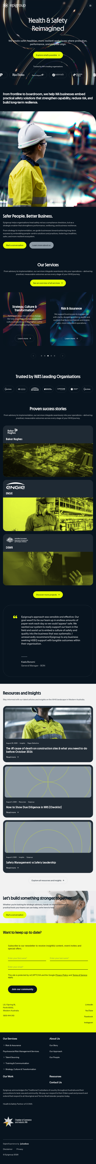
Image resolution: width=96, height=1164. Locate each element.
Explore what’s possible (46, 55)
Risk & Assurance (13, 1045)
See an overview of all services (46, 283)
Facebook (88, 1016)
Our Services (10, 1038)
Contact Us (56, 1082)
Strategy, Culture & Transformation (21, 1069)
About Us (55, 1038)
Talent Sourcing (12, 1057)
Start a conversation (14, 245)
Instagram (88, 1022)
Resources (55, 1076)
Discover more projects (46, 594)
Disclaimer (7, 1149)
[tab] (41, 355)
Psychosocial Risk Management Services (21, 1051)
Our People (55, 1057)
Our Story (54, 1045)
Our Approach (56, 1051)
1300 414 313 (8, 1015)
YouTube (89, 1010)
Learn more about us (41, 245)
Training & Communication (17, 1063)
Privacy (19, 1149)
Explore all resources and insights (46, 880)
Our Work (8, 1076)
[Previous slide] (33, 355)
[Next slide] (62, 355)
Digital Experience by (11, 1143)
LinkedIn (89, 1004)
